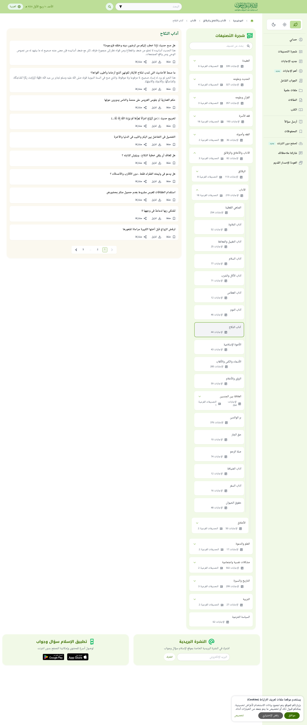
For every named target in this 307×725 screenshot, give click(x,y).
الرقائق (242, 171)
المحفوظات (290, 131)
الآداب (242, 190)
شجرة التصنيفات (287, 51)
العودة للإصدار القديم (285, 162)
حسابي (293, 39)
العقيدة (246, 61)
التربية (246, 599)
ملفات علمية (290, 90)
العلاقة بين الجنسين (230, 396)
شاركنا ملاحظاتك (287, 153)
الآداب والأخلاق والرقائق (237, 153)
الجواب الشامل (288, 80)
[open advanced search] (120, 6)
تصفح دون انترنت (283, 143)
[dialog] (267, 708)
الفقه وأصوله (243, 134)
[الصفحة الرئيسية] (252, 20)
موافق (292, 715)
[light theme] (284, 24)
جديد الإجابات (289, 61)
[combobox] (151, 7)
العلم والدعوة (243, 544)
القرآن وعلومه (242, 98)
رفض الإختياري (271, 715)
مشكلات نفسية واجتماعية (236, 562)
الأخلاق (242, 523)
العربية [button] (13, 6)
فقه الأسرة (244, 116)
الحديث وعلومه (241, 79)
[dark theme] (273, 24)
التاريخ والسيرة (242, 581)
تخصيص (239, 715)
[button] (171, 61)
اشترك (169, 657)
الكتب (294, 109)
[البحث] (109, 6)
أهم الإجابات (286, 71)
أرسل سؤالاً (290, 121)
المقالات (292, 100)
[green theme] (295, 24)
